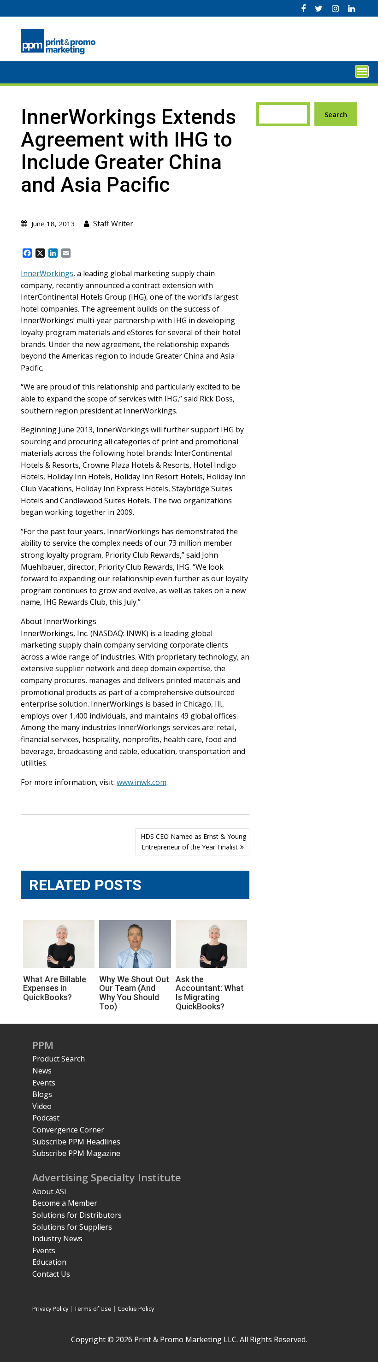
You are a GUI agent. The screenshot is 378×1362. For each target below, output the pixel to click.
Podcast (45, 1118)
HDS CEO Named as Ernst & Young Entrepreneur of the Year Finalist (193, 841)
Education (49, 1262)
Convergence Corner (68, 1130)
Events (43, 1083)
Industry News (57, 1238)
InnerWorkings (47, 273)
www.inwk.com (141, 782)
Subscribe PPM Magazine (76, 1153)
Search (336, 114)
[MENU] (362, 71)
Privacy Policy (50, 1308)
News (42, 1071)
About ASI (49, 1191)
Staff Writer (113, 223)
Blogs (42, 1094)
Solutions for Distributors (77, 1215)
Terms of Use (93, 1308)
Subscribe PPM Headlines (76, 1142)
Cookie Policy (136, 1308)
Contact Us (51, 1274)
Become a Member (64, 1203)
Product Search (58, 1059)
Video (42, 1106)
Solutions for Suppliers (72, 1227)
